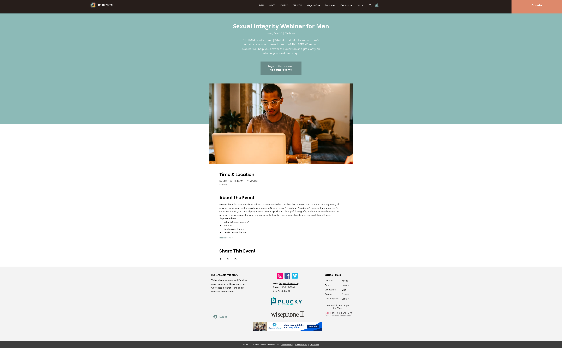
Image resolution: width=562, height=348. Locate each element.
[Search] (370, 5)
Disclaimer (314, 344)
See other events (281, 69)
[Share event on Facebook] (220, 259)
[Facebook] (287, 276)
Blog (344, 289)
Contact (345, 298)
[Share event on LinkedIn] (235, 259)
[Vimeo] (295, 276)
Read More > (226, 237)
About (345, 280)
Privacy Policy (301, 344)
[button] (314, 5)
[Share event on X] (228, 259)
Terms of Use (287, 344)
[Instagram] (280, 276)
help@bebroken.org (289, 283)
